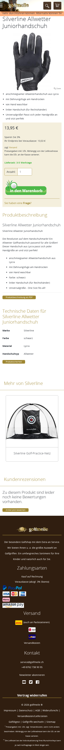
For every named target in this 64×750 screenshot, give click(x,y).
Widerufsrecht (50, 710)
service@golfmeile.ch (32, 662)
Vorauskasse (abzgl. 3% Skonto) (32, 581)
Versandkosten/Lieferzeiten (32, 716)
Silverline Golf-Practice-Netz (32, 453)
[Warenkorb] (57, 6)
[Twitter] (30, 682)
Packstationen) (42, 622)
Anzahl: (11, 172)
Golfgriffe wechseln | (34, 721)
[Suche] (47, 6)
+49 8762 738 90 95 (32, 667)
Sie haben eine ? (18, 203)
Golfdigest (14, 721)
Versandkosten (32, 642)
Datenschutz (26, 710)
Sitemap (50, 721)
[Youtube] (24, 682)
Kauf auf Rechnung (32, 576)
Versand (13, 147)
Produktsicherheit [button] (14, 361)
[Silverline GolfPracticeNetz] (32, 421)
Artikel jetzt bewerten (15, 510)
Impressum (10, 710)
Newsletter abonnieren (32, 674)
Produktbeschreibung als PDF (19, 297)
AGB (37, 710)
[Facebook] (37, 682)
